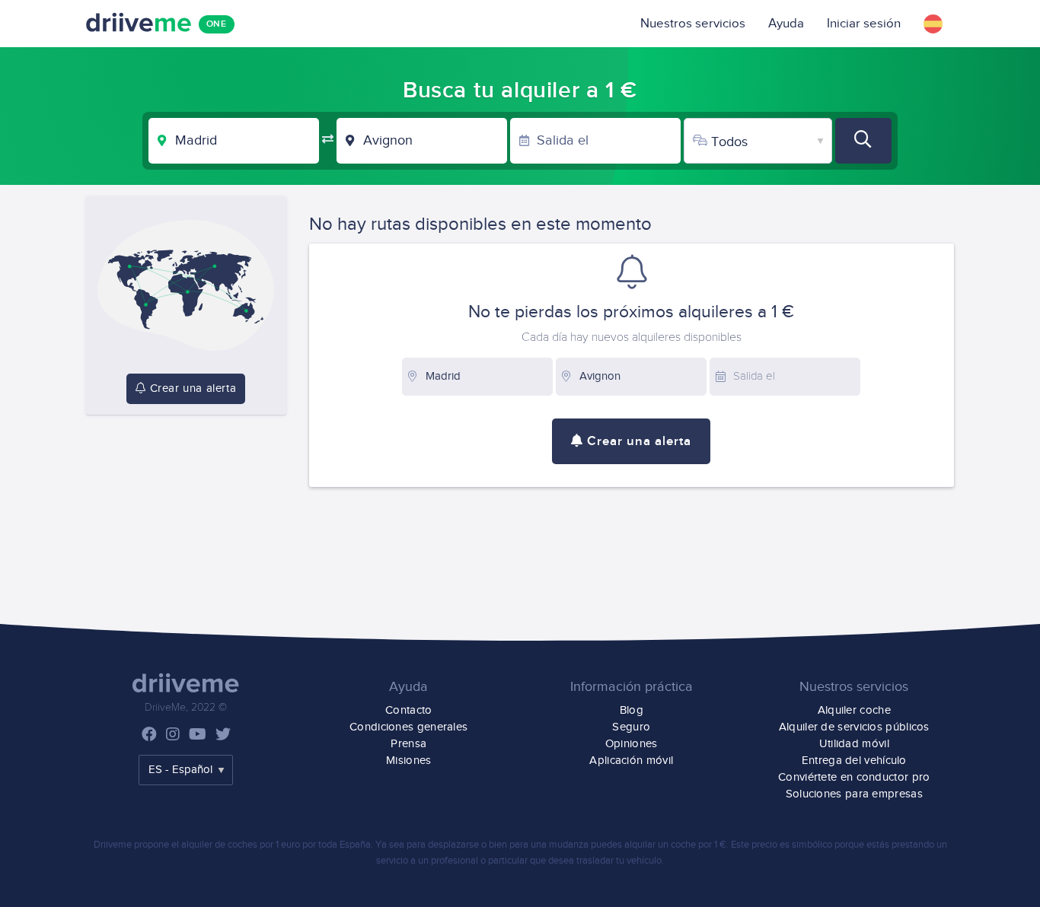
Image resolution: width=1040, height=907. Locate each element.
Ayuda (786, 23)
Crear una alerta (191, 388)
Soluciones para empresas (854, 794)
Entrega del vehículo (854, 760)
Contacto (408, 710)
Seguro (631, 727)
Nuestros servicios (692, 23)
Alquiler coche (854, 710)
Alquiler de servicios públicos (854, 727)
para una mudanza (549, 845)
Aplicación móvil (631, 760)
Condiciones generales (408, 727)
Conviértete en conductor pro (854, 777)
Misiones (408, 760)
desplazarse (453, 845)
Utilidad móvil (854, 743)
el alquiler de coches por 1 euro (235, 845)
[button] (933, 23)
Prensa (408, 743)
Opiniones (631, 743)
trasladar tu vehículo (619, 860)
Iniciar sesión (864, 23)
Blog (631, 710)
